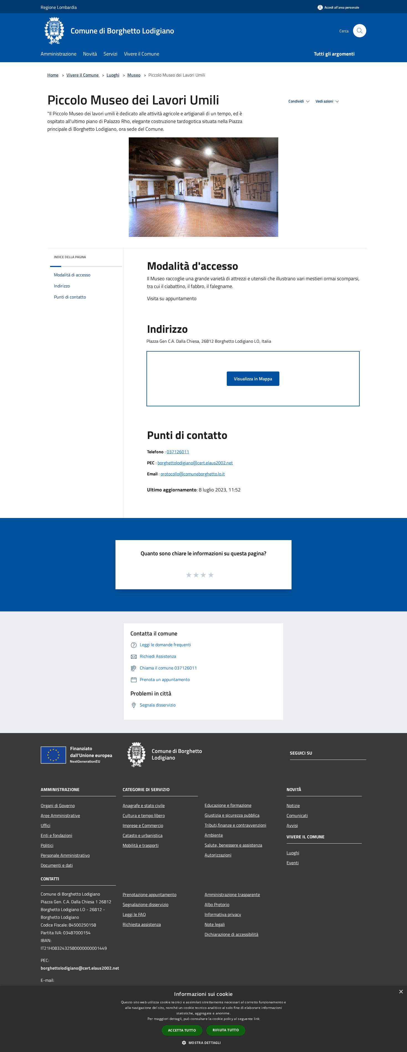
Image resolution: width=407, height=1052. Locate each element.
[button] (203, 1042)
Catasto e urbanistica (143, 835)
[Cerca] (359, 30)
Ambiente (214, 835)
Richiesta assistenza (142, 924)
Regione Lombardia (59, 7)
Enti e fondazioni (56, 835)
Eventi (293, 862)
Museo (133, 75)
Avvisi (292, 825)
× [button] (401, 992)
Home (52, 75)
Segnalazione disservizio (145, 904)
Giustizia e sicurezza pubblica (232, 815)
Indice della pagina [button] (70, 257)
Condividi (296, 101)
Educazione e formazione (228, 805)
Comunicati (297, 815)
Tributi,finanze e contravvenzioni (235, 825)
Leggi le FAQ (134, 914)
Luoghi (113, 75)
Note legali (215, 924)
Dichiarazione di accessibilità (231, 934)
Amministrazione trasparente (232, 894)
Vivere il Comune (83, 75)
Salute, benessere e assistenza (233, 845)
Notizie (293, 805)
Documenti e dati (57, 865)
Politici (47, 845)
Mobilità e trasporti (141, 845)
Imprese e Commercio (143, 825)
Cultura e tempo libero (144, 815)
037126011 (178, 451)
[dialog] (203, 1019)
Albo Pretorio (217, 904)
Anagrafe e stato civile (144, 805)
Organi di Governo (58, 805)
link (256, 1018)
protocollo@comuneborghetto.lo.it (193, 473)
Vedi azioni (325, 101)
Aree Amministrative (60, 815)
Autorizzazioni (218, 855)
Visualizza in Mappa (253, 378)
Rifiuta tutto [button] (226, 1030)
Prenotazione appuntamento (149, 894)
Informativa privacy (223, 914)
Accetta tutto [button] (182, 1030)
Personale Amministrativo (65, 855)
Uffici (45, 825)
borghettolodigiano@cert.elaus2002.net (195, 462)
